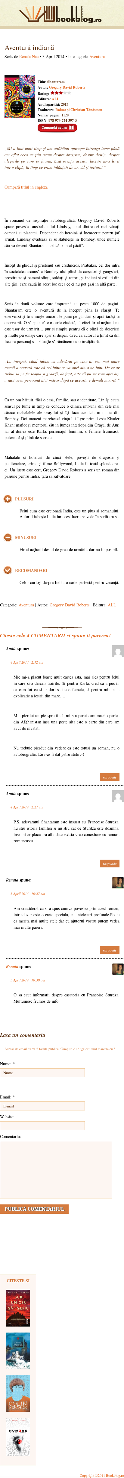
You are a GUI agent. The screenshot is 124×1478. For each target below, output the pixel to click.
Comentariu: (10, 1136)
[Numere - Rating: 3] (18, 1437)
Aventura (97, 56)
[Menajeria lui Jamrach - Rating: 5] (18, 1351)
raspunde (109, 777)
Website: (7, 1116)
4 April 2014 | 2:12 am (27, 662)
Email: (7, 1097)
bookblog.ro (62, 14)
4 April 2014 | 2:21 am (27, 807)
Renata (12, 966)
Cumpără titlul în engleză (26, 187)
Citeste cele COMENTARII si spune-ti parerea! (55, 635)
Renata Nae (29, 56)
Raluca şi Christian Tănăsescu (78, 109)
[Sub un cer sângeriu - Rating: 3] (18, 1308)
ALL (55, 98)
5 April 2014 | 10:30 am (28, 980)
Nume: (7, 1063)
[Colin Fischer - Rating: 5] (18, 1393)
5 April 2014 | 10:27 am (28, 893)
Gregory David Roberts (67, 87)
